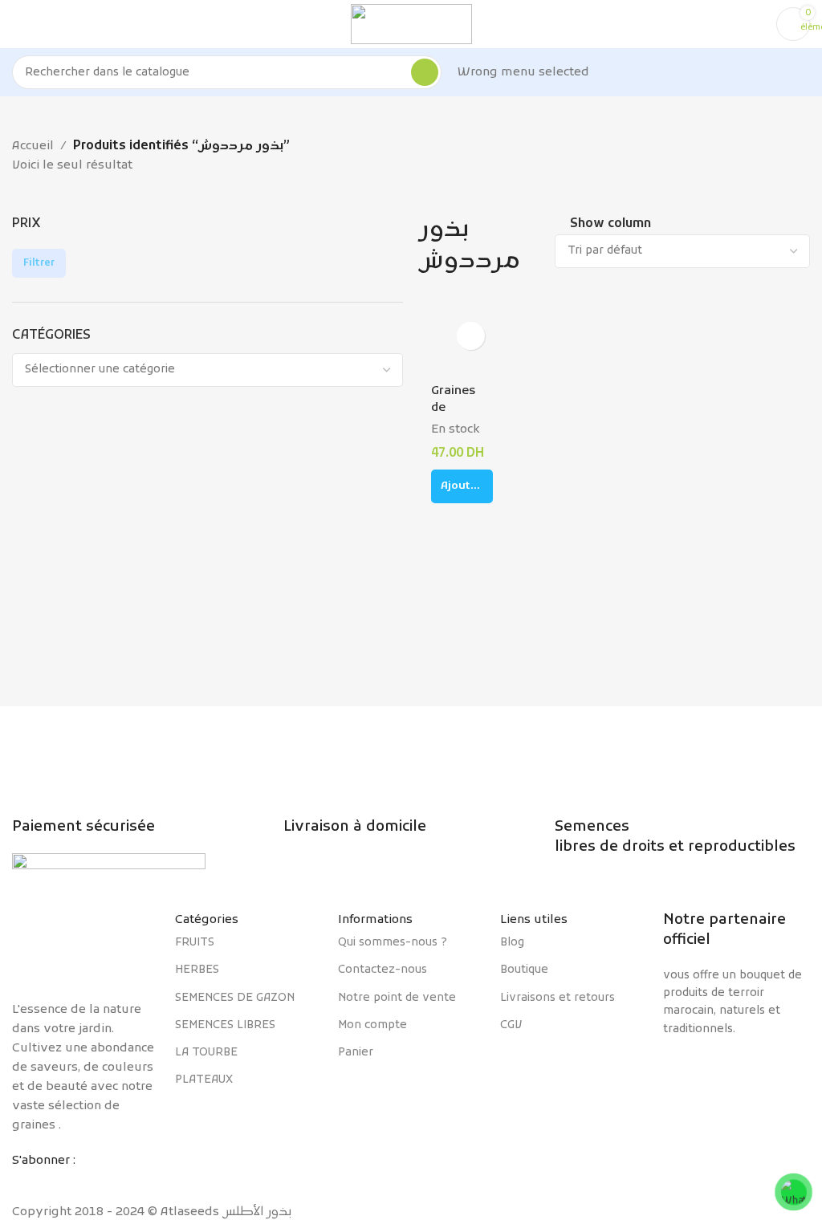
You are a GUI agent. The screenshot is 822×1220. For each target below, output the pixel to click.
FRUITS (194, 942)
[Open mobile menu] (18, 24)
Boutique (524, 970)
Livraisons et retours (557, 998)
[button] (462, 486)
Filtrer (39, 263)
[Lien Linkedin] (111, 1182)
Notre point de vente (397, 998)
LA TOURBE (206, 1052)
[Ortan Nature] (736, 1069)
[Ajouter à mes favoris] (471, 336)
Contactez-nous (382, 970)
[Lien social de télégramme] (140, 1182)
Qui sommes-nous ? (392, 942)
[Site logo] (411, 24)
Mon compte (372, 1025)
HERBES (197, 970)
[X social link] (53, 1182)
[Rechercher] (424, 72)
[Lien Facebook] (24, 1182)
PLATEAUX (204, 1080)
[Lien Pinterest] (82, 1182)
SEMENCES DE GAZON (235, 998)
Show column (610, 225)
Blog (512, 942)
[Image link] (85, 947)
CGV (511, 1025)
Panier (355, 1052)
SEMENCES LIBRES (225, 1025)
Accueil (33, 146)
